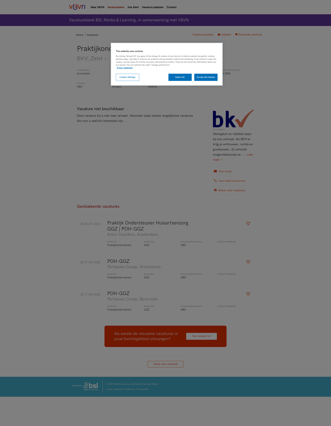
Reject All (180, 77)
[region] (167, 64)
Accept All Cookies (206, 77)
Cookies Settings (127, 77)
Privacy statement (125, 68)
